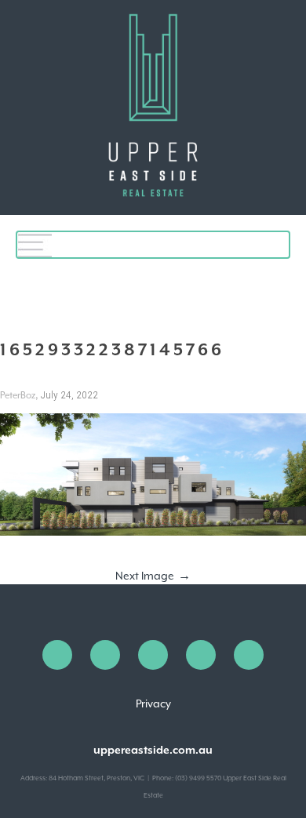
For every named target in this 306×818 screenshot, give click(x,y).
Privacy (153, 703)
